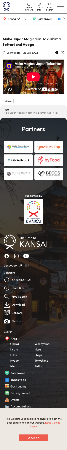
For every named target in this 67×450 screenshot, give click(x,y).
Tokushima (41, 360)
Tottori (39, 366)
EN (27, 265)
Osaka (14, 344)
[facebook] (56, 53)
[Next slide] (64, 19)
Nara (38, 349)
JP (21, 265)
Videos (8, 101)
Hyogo (14, 360)
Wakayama (42, 344)
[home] (12, 6)
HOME (7, 110)
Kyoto (14, 349)
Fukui (13, 355)
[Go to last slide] (25, 19)
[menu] (60, 6)
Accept (33, 438)
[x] (62, 53)
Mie (12, 366)
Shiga (38, 355)
